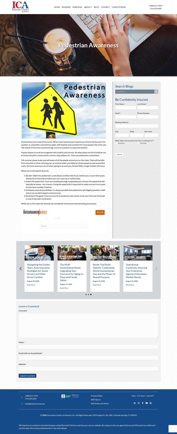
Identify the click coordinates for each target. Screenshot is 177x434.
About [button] (87, 7)
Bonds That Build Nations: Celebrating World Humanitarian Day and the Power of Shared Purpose (104, 270)
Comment (23, 310)
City (116, 131)
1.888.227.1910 (155, 5)
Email (118, 113)
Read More (31, 285)
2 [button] (88, 294)
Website (22, 364)
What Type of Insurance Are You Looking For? (134, 141)
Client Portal (119, 7)
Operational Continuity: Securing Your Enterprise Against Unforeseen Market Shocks (136, 270)
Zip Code (148, 131)
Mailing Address (121, 122)
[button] (21, 269)
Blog (96, 7)
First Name (120, 104)
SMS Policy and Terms (100, 403)
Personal (77, 7)
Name (22, 342)
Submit (119, 154)
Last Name (142, 104)
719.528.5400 (155, 8)
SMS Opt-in (96, 399)
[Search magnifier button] (156, 92)
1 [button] (86, 294)
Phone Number (143, 113)
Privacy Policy (96, 396)
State (132, 131)
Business (66, 7)
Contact (105, 7)
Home (57, 7)
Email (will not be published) (31, 353)
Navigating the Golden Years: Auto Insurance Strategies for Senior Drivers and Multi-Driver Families (38, 270)
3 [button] (91, 294)
